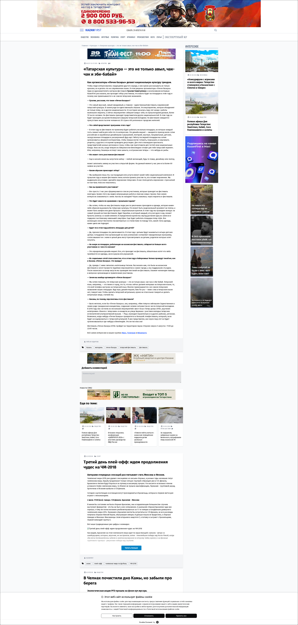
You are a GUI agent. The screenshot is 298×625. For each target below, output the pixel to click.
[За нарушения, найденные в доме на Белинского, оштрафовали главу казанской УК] (171, 415)
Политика (115, 37)
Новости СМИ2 (86, 388)
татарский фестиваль (128, 347)
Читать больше (131, 548)
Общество (85, 37)
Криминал (131, 37)
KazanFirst (89, 558)
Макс (124, 333)
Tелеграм (131, 333)
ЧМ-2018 (133, 564)
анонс (88, 564)
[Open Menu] (82, 30)
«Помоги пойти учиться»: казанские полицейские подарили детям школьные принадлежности (144, 437)
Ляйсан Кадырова (92, 341)
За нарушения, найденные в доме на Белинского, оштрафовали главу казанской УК (171, 436)
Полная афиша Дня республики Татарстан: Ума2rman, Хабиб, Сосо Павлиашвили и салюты (91, 436)
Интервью (105, 37)
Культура (93, 46)
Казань (89, 347)
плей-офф (98, 564)
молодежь (99, 347)
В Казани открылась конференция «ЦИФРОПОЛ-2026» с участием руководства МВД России (116, 437)
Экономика (94, 37)
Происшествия (143, 37)
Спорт (122, 37)
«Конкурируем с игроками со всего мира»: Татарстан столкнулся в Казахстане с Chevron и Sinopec (201, 83)
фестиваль (143, 347)
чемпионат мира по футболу (116, 564)
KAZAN (93, 30)
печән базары (111, 347)
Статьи (159, 37)
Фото (153, 37)
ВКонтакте (142, 333)
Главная (85, 46)
